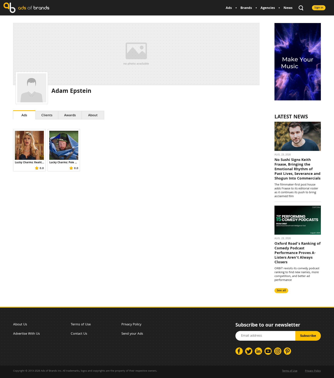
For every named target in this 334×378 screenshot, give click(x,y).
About (93, 115)
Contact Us (79, 334)
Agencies (268, 8)
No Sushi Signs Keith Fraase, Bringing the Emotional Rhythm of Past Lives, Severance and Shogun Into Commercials (297, 169)
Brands (246, 8)
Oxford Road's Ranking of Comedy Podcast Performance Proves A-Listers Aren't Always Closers (297, 253)
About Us (20, 325)
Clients (46, 115)
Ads (229, 8)
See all (281, 290)
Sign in (318, 7)
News (288, 8)
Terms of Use (81, 325)
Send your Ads (132, 334)
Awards (70, 115)
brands (33, 8)
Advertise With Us (26, 334)
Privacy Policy (131, 325)
